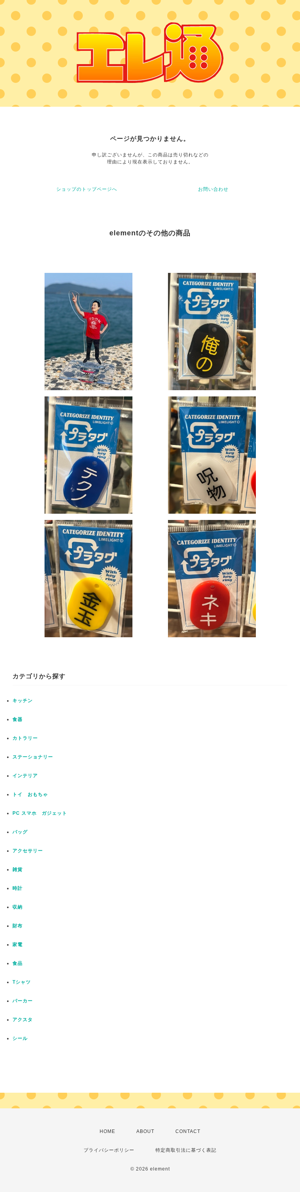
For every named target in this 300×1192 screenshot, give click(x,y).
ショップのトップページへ (86, 189)
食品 (17, 963)
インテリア (25, 775)
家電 (17, 944)
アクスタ (22, 1019)
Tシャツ (21, 982)
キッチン (22, 700)
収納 (17, 907)
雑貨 (17, 869)
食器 (17, 719)
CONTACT (187, 1131)
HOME (107, 1131)
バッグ (20, 832)
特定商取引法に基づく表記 (185, 1150)
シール (20, 1038)
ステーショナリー (32, 757)
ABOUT (145, 1131)
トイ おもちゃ (30, 794)
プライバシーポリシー (109, 1150)
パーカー (22, 1001)
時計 (17, 888)
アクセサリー (27, 850)
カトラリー (25, 738)
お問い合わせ (213, 189)
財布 (17, 926)
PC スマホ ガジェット (39, 813)
